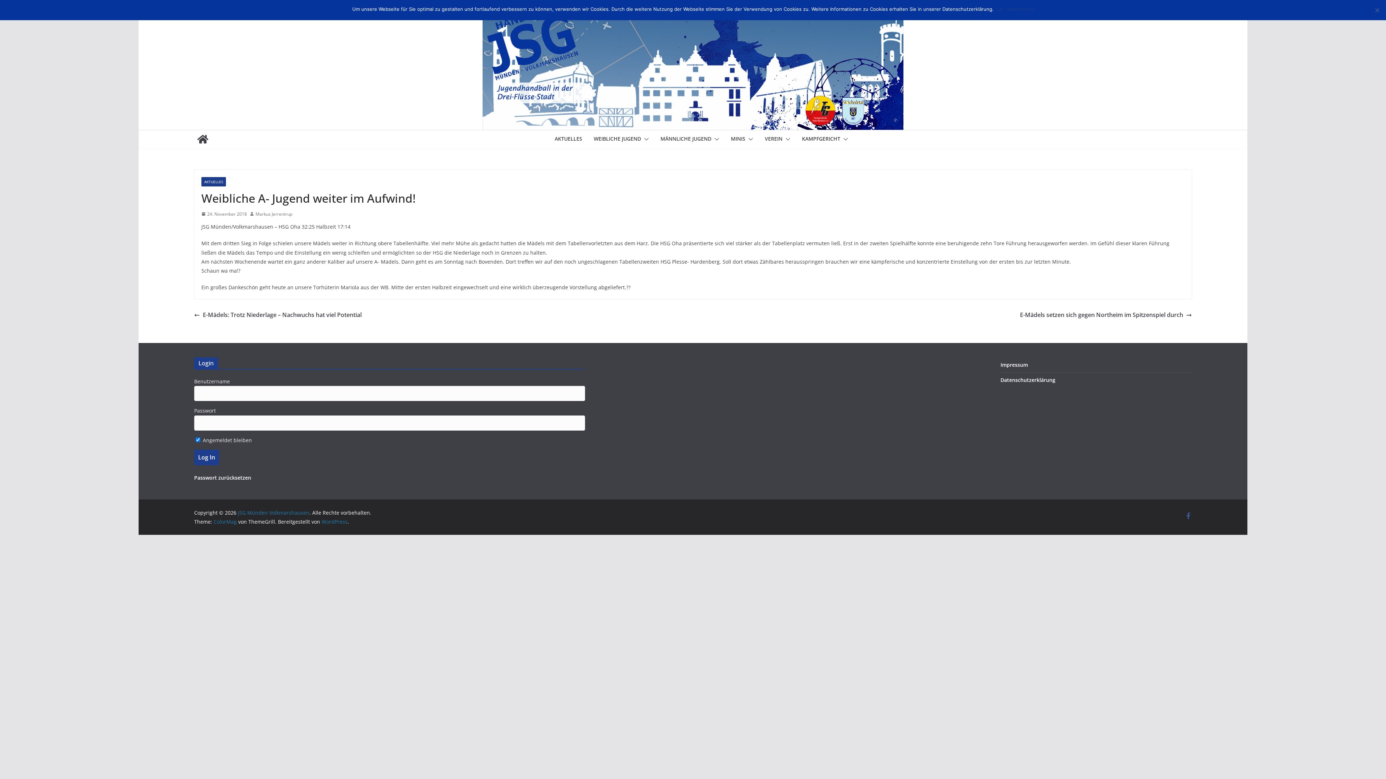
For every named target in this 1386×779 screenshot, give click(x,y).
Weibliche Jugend (617, 138)
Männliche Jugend (686, 138)
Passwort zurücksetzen (222, 477)
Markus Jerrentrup (274, 214)
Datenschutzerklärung (1028, 380)
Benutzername (212, 381)
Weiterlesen (1020, 9)
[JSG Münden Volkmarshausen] (203, 139)
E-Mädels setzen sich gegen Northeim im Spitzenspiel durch (1101, 315)
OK (1000, 9)
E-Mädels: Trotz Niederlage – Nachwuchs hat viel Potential (282, 315)
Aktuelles (568, 138)
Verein (774, 138)
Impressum (1014, 364)
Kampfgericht (821, 138)
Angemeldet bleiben (226, 440)
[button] (645, 139)
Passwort (205, 410)
